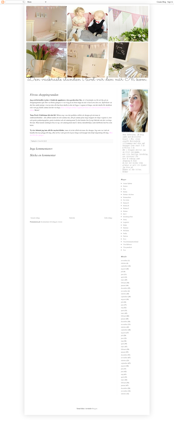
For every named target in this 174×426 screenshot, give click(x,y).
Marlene (125, 228)
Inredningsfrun (128, 216)
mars (122, 280)
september (124, 266)
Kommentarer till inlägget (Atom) (51, 222)
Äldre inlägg (108, 218)
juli (122, 271)
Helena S (126, 208)
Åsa (124, 250)
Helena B (126, 205)
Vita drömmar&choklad (130, 242)
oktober (123, 263)
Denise (125, 186)
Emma (125, 192)
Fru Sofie (126, 200)
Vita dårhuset (127, 244)
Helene (125, 211)
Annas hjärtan (127, 183)
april (122, 277)
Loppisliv (126, 222)
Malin (125, 225)
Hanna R (126, 203)
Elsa (124, 189)
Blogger (94, 408)
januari (123, 285)
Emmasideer (127, 197)
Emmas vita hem (128, 194)
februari (123, 283)
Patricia (125, 236)
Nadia (125, 233)
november (124, 260)
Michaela (126, 230)
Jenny (125, 219)
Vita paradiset (127, 247)
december (124, 288)
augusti (123, 269)
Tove (124, 239)
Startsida (72, 218)
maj (122, 307)
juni (122, 274)
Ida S (124, 214)
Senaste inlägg (35, 218)
